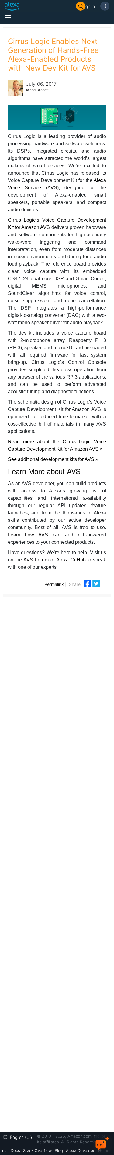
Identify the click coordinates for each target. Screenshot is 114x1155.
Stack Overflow (37, 1150)
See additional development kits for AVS (51, 459)
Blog (59, 1150)
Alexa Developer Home (87, 1150)
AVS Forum (36, 559)
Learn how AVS (28, 534)
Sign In (88, 6)
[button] (20, 1136)
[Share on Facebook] (88, 583)
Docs (15, 1150)
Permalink (54, 584)
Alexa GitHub (71, 559)
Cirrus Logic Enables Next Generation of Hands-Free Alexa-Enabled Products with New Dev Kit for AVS (53, 54)
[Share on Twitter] (96, 583)
